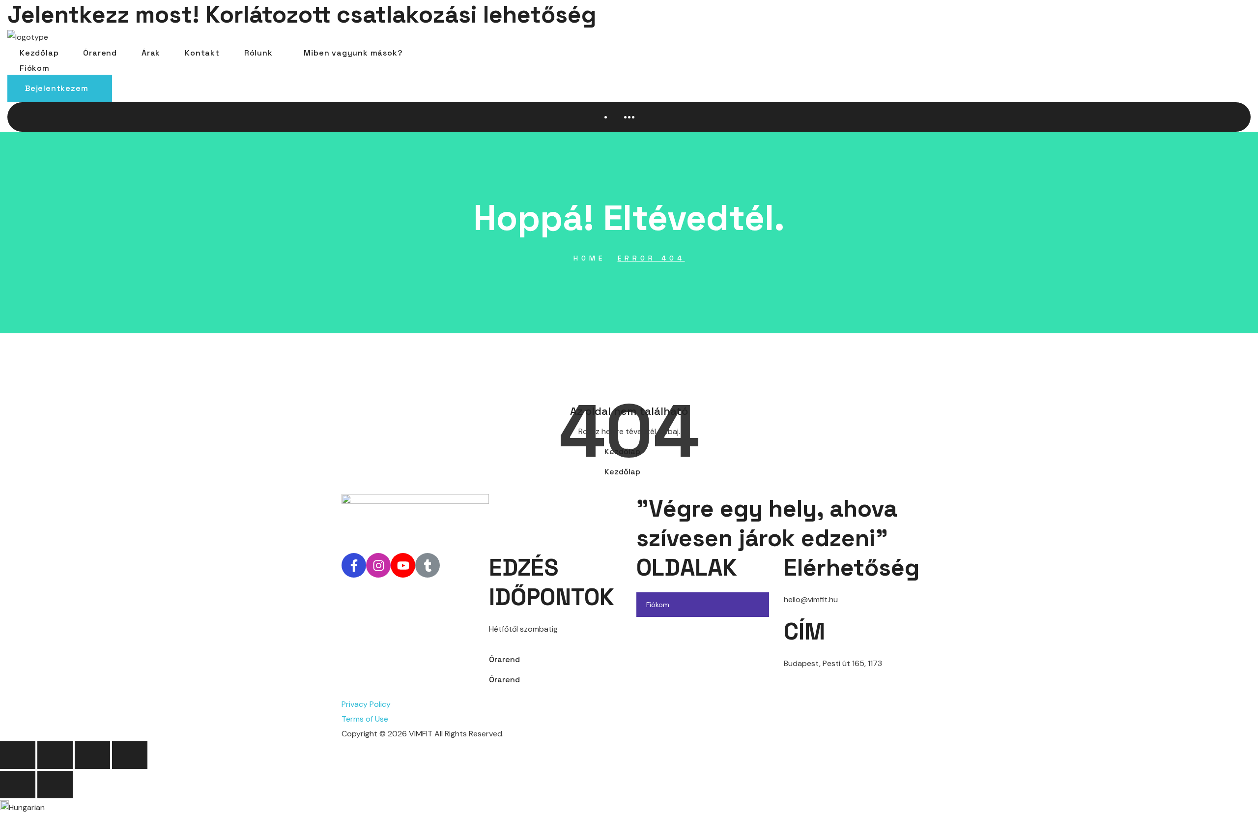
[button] (59, 88)
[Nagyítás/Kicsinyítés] (17, 755)
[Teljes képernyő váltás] (55, 755)
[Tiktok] (427, 565)
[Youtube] (403, 565)
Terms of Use (365, 719)
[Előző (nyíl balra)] (17, 784)
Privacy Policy (366, 704)
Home (589, 258)
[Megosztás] (92, 755)
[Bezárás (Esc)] (129, 755)
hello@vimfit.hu (811, 599)
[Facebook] (354, 565)
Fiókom (657, 604)
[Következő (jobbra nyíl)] (55, 784)
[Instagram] (378, 565)
